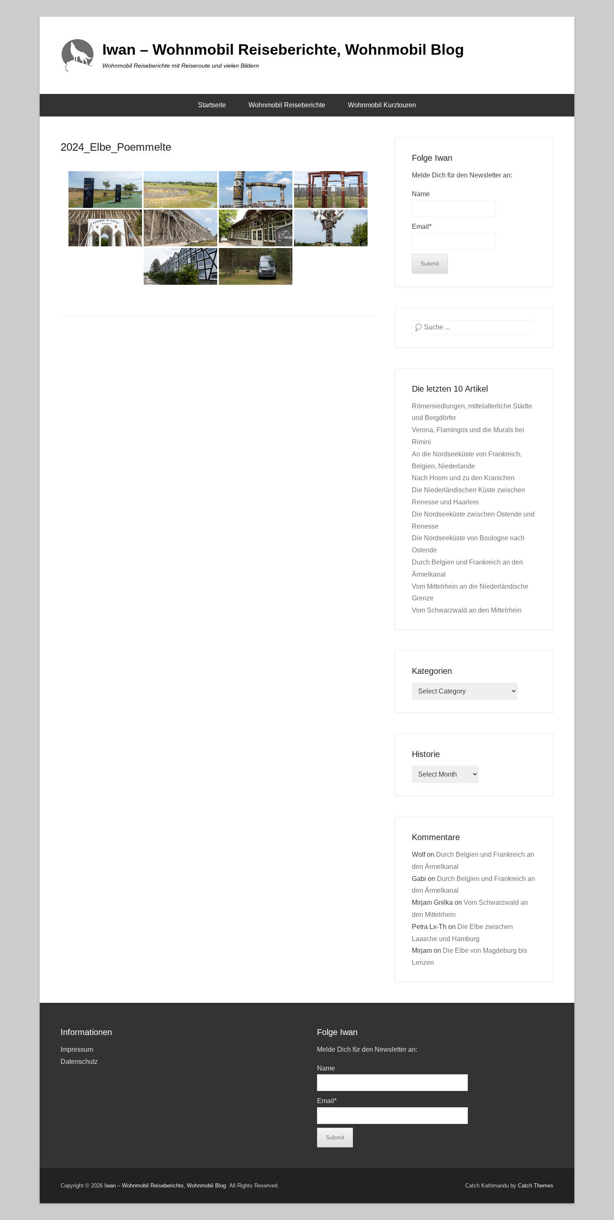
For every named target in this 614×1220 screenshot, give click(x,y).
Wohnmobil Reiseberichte (287, 105)
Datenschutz (79, 1061)
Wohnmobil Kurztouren (382, 105)
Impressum (77, 1049)
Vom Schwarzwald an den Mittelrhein (467, 610)
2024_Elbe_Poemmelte (116, 147)
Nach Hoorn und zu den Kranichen (463, 477)
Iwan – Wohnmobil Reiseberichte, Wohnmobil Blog (283, 49)
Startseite (212, 105)
